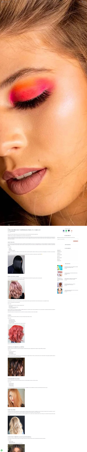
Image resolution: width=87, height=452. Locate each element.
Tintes (8, 228)
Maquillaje (59, 250)
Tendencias (59, 260)
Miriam (9, 235)
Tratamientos (59, 251)
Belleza (58, 259)
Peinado (58, 253)
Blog (9, 224)
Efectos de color (59, 257)
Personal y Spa (59, 254)
